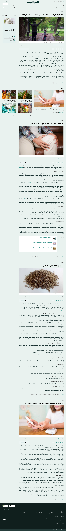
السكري (49, 394)
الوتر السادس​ (40, 512)
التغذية (52, 394)
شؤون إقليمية (62, 516)
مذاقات (25, 511)
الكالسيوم (21, 167)
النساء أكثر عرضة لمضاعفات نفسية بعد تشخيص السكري (53, 108)
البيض (24, 198)
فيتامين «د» (59, 174)
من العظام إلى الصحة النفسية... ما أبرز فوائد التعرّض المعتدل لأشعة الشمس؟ (40, 247)
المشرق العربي (61, 515)
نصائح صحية (48, 256)
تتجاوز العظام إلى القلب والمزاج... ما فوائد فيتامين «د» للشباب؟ (42, 242)
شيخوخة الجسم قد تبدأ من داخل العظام (46, 237)
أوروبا (57, 512)
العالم (32, 394)
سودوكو (41, 522)
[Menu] (63, 5)
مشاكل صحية (42, 256)
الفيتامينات (37, 256)
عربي (63, 1)
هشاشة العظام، (29, 182)
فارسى (54, 1)
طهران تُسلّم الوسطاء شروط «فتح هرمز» (53, 7)
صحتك (62, 11)
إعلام (41, 515)
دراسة (58, 82)
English (61, 1)
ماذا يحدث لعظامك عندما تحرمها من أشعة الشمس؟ (46, 124)
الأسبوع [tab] (3, 15)
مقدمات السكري (55, 324)
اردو (56, 1)
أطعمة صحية (54, 256)
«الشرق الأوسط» (56, 45)
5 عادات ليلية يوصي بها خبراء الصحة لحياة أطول (10, 40)
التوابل (56, 303)
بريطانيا (49, 499)
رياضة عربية (62, 522)
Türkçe (58, 1)
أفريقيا (57, 515)
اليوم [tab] (5, 15)
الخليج (62, 512)
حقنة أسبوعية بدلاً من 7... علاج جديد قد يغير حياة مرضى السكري (9, 30)
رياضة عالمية (62, 523)
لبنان (33, 256)
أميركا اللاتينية (56, 516)
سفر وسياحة (24, 512)
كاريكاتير (52, 512)
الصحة (55, 82)
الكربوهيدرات (36, 349)
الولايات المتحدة (56, 511)
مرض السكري (57, 499)
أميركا (51, 82)
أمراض (36, 394)
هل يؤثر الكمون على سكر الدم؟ (53, 266)
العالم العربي (62, 511)
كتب (41, 511)
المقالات (52, 511)
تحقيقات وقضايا (56, 522)
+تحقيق (57, 523)
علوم (36, 512)
